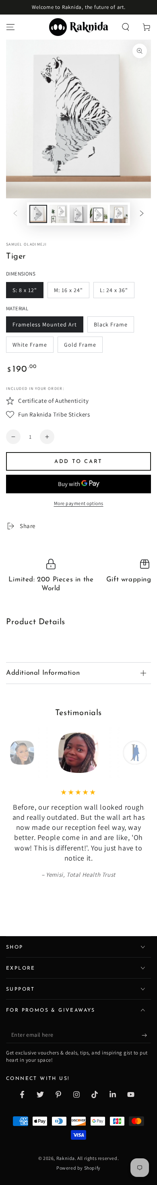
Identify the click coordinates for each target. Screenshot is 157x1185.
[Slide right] (142, 214)
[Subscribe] (146, 1035)
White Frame (29, 344)
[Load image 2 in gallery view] (58, 214)
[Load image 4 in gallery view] (98, 214)
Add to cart (78, 461)
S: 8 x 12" (24, 290)
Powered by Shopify (78, 1168)
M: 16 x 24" (68, 290)
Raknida (65, 1158)
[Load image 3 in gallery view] (78, 214)
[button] (125, 27)
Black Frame (111, 324)
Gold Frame (80, 344)
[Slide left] (15, 214)
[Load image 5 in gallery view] (119, 214)
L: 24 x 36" (114, 290)
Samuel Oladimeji (26, 244)
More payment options (78, 503)
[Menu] (10, 27)
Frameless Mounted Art (44, 324)
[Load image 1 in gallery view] (38, 214)
